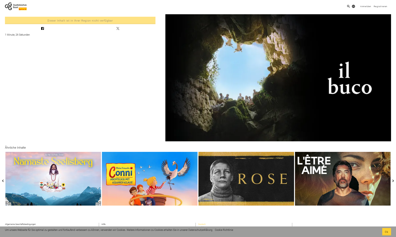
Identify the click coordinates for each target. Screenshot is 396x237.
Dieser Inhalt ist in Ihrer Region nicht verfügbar (80, 20)
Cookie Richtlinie (224, 229)
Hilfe (103, 224)
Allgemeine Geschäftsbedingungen (20, 224)
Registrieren (380, 6)
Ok (386, 231)
